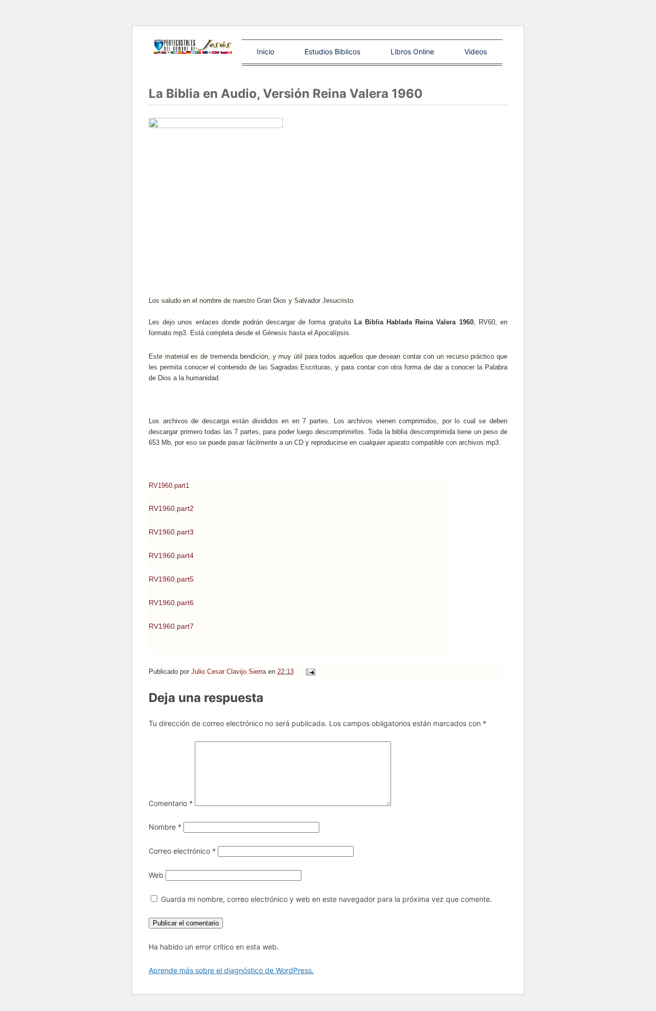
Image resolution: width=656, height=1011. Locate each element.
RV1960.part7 (171, 626)
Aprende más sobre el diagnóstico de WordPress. (231, 970)
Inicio (265, 51)
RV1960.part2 (171, 508)
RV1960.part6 (171, 603)
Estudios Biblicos (332, 51)
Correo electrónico (182, 851)
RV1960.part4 (171, 555)
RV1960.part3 (171, 532)
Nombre (165, 826)
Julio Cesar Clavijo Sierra (229, 671)
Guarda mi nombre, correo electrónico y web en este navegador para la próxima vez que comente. (326, 899)
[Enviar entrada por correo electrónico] (309, 671)
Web (156, 875)
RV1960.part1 (169, 485)
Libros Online (412, 51)
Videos (475, 51)
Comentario (171, 803)
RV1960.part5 (171, 579)
